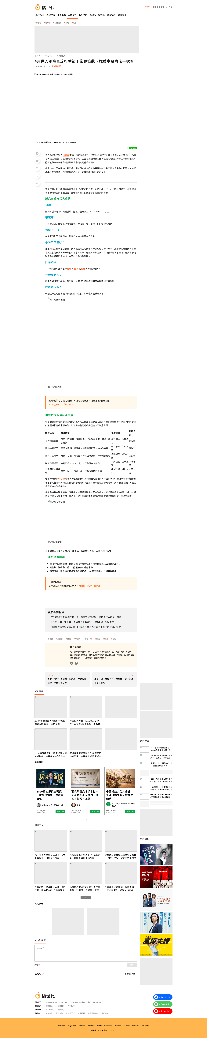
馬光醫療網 (56, 66)
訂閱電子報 (70, 1013)
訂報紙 (127, 1025)
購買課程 (147, 7)
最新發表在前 (130, 974)
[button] (170, 7)
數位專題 (111, 14)
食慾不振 (88, 638)
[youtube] (163, 7)
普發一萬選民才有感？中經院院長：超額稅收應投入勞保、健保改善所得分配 (161, 780)
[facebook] (155, 7)
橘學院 (101, 14)
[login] (167, 7)
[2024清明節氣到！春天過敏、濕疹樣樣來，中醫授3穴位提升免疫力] (50, 739)
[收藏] (37, 176)
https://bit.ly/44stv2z (89, 585)
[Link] (71, 663)
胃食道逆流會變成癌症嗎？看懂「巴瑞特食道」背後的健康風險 (120, 856)
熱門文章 (144, 741)
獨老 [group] (74, 22)
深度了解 (60, 811)
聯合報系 (118, 1025)
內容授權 (71, 1006)
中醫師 (50, 638)
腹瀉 (106, 638)
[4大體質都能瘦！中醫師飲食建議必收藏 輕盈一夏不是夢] (50, 707)
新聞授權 (82, 1025)
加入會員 (49, 1013)
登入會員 (59, 1013)
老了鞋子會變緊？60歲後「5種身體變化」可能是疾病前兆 (50, 856)
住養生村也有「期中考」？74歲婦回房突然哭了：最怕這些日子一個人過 (161, 764)
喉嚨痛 (77, 638)
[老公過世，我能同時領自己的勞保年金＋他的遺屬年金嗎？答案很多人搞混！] (144, 796)
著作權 (99, 1025)
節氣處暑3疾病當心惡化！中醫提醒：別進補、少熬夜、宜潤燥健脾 (85, 888)
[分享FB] (37, 153)
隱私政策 (105, 1013)
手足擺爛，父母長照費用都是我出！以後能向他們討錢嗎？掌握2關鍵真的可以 (161, 788)
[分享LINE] (37, 161)
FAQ (69, 1025)
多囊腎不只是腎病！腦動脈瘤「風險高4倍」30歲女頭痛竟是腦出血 (120, 888)
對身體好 (61, 55)
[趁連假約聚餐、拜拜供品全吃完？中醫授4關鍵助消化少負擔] (86, 707)
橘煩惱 (92, 14)
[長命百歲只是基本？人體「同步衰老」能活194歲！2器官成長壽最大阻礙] (50, 873)
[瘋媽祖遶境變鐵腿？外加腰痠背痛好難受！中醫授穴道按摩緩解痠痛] (86, 739)
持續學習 (50, 14)
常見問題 (81, 1013)
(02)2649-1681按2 (78, 1002)
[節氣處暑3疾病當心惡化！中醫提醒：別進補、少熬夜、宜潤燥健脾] (86, 873)
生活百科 (72, 14)
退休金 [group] (47, 22)
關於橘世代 (50, 1006)
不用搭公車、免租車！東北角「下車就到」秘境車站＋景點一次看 (161, 756)
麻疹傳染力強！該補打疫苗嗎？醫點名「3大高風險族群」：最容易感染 (83, 571)
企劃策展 (122, 14)
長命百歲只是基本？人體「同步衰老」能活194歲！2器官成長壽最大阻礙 (50, 888)
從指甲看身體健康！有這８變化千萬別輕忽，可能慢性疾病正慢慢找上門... (85, 563)
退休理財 (40, 14)
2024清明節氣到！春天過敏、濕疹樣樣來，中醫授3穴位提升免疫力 (50, 755)
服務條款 (91, 1025)
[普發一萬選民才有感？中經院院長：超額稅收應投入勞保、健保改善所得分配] (144, 781)
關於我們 (135, 1025)
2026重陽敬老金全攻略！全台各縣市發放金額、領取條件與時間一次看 (161, 748)
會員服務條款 (93, 1013)
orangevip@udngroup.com (56, 1002)
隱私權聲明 (108, 1025)
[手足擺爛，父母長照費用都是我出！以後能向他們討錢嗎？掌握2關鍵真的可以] (144, 789)
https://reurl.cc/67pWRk (61, 404)
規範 (36, 964)
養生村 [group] (38, 22)
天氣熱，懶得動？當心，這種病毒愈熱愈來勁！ (72, 567)
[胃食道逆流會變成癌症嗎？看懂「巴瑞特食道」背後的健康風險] (121, 841)
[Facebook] (76, 663)
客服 (74, 1025)
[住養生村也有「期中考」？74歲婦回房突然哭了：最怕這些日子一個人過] (144, 765)
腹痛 (98, 638)
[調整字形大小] (37, 183)
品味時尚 (83, 14)
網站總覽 (145, 1025)
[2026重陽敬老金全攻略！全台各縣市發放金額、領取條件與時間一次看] (144, 749)
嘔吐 (114, 638)
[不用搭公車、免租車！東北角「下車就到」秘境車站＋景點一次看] (144, 757)
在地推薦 (61, 14)
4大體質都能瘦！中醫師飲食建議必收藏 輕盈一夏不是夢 (49, 722)
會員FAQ (61, 1009)
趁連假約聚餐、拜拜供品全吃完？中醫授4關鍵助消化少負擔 (85, 722)
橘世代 (37, 55)
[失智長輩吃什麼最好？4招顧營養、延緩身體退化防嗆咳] (86, 841)
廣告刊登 (61, 1006)
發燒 (69, 638)
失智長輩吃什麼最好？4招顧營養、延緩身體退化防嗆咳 (85, 856)
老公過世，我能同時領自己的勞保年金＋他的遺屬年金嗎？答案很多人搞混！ (161, 795)
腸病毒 (60, 638)
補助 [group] (67, 22)
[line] (159, 7)
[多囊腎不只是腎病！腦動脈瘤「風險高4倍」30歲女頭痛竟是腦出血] (121, 873)
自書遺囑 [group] (57, 22)
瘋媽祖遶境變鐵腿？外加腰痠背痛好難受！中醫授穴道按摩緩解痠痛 (85, 755)
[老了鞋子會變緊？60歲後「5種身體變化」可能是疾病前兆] (50, 841)
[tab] (86, 819)
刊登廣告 (61, 1025)
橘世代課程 (50, 1009)
